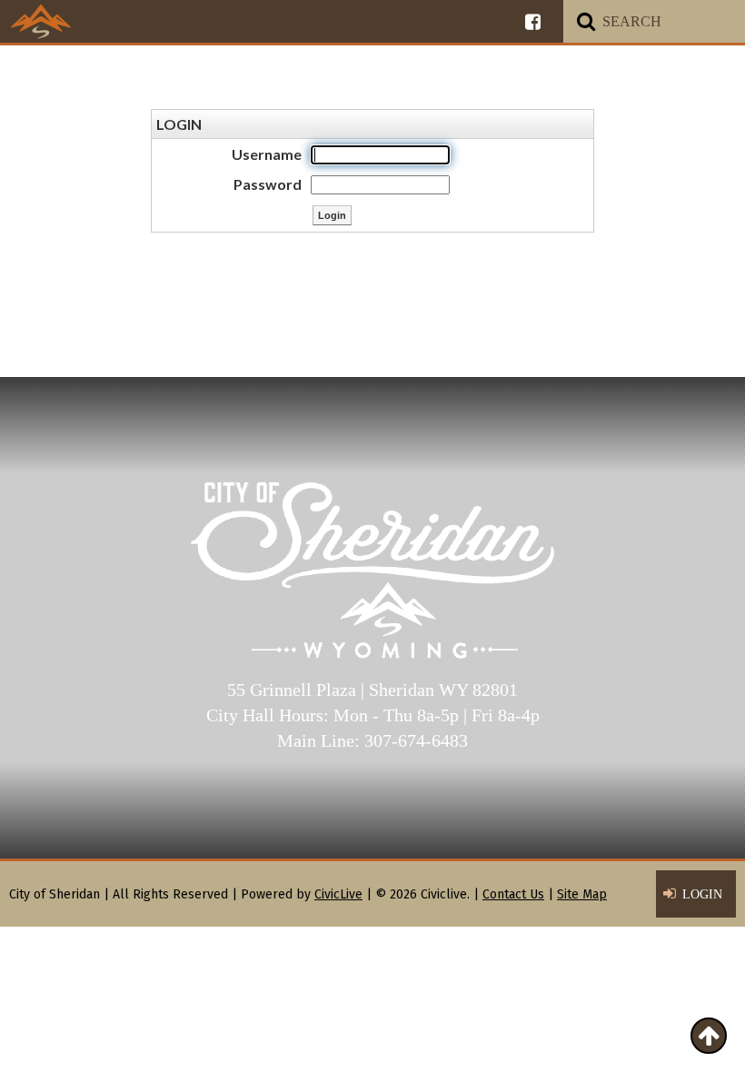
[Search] (586, 21)
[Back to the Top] (708, 1035)
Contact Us (513, 894)
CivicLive (338, 894)
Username (267, 154)
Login (702, 894)
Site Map (582, 894)
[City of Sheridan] (41, 21)
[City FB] (533, 21)
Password (267, 184)
